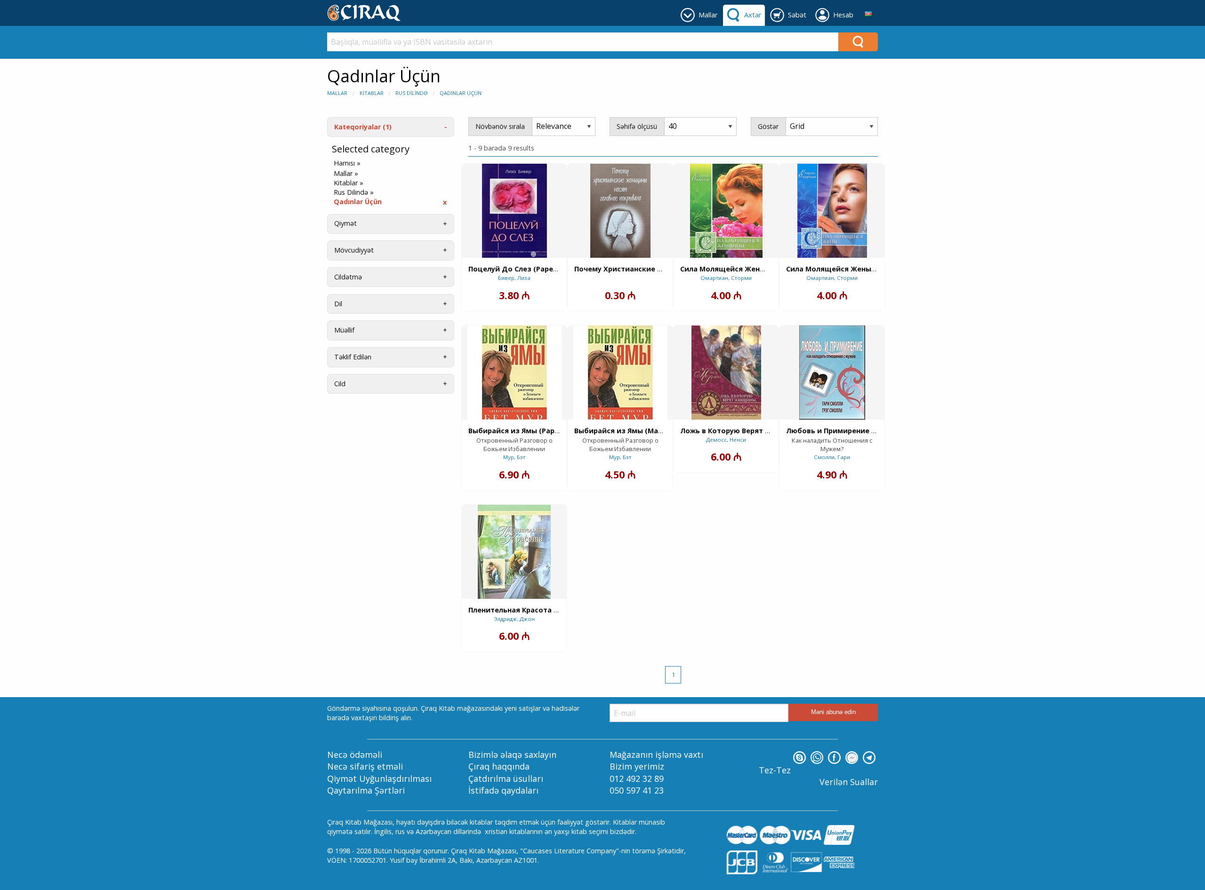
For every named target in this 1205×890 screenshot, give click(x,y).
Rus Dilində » (354, 192)
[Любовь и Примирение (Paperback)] (832, 373)
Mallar (337, 92)
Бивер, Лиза (514, 277)
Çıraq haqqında (499, 766)
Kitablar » (348, 183)
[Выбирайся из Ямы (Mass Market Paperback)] (620, 373)
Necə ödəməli (354, 754)
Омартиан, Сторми (726, 277)
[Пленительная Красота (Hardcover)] (514, 552)
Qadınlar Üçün (461, 92)
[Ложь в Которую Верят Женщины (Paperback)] (726, 373)
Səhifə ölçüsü (637, 126)
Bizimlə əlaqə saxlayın (512, 754)
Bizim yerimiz (637, 766)
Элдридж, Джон (514, 618)
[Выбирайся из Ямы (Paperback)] (514, 373)
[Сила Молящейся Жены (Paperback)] (832, 211)
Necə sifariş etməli (365, 766)
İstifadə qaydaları (503, 790)
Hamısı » (347, 163)
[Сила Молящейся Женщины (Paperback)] (726, 211)
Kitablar (372, 92)
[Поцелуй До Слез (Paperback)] (514, 211)
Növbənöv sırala (500, 126)
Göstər (768, 126)
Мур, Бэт (514, 457)
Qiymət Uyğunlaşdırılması (379, 778)
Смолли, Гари (832, 457)
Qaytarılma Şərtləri (366, 790)
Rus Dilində (411, 92)
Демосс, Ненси (726, 439)
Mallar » (346, 173)
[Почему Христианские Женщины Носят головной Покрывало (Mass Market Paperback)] (620, 211)
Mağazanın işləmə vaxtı (656, 754)
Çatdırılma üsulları (505, 778)
